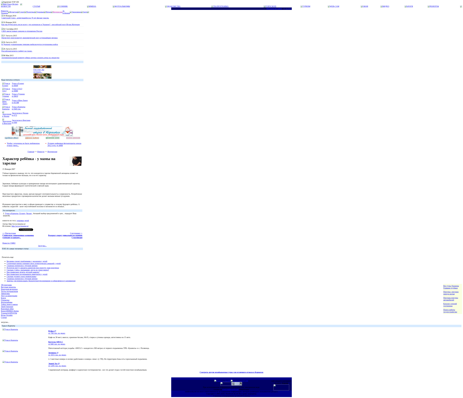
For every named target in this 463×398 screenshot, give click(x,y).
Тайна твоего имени (9, 304)
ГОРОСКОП (271, 6)
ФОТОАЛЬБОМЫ (122, 6)
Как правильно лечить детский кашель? (23, 272)
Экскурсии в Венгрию (21, 120)
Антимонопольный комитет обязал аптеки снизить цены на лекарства (30, 58)
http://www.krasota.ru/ (20, 226)
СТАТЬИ (36, 6)
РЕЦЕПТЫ (434, 6)
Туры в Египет (18, 83)
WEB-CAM (334, 6)
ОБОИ (365, 6)
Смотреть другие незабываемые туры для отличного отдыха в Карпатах (231, 372)
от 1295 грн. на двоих (57, 366)
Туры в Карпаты (18, 107)
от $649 (15, 86)
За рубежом (66, 12)
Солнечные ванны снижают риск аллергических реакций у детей (34, 263)
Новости (40, 152)
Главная (31, 152)
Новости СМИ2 (8, 243)
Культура (13, 12)
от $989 (15, 91)
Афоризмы (5, 294)
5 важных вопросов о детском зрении (22, 266)
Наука (48, 12)
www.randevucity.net (230, 389)
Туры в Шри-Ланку (20, 100)
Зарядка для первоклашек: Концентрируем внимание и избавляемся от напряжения (41, 281)
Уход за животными (9, 296)
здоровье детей (23, 221)
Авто (85, 12)
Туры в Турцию (18, 94)
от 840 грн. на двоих (56, 344)
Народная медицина (9, 289)
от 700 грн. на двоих (56, 333)
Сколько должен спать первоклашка (21, 276)
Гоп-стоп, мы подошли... (38, 69)
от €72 (14, 115)
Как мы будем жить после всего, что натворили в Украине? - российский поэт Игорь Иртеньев (40, 24)
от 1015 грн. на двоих (57, 355)
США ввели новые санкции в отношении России (21, 31)
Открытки (5, 300)
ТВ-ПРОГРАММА (221, 6)
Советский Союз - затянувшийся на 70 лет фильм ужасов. (25, 18)
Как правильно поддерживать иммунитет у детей (27, 274)
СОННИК (63, 6)
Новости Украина (4, 12)
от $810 (15, 96)
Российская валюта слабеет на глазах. (16, 51)
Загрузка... (42, 246)
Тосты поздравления (9, 291)
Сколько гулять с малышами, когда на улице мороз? (28, 270)
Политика (30, 12)
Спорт (21, 12)
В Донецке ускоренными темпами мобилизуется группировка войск (29, 44)
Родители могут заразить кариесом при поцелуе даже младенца (33, 268)
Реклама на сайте (274, 9)
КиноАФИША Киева (10, 311)
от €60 (14, 122)
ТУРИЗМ (306, 6)
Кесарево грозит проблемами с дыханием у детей (27, 261)
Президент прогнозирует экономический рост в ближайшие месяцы (29, 38)
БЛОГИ (410, 6)
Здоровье (40, 12)
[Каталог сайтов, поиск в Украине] (226, 385)
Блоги (3, 298)
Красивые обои (7, 309)
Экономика (76, 12)
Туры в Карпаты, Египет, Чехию (18, 213)
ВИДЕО (385, 6)
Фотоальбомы (6, 302)
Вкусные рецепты (8, 287)
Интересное (52, 152)
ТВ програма (6, 285)
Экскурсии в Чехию (20, 113)
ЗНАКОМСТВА (173, 6)
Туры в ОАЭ (17, 89)
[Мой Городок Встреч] (42, 136)
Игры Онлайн (7, 315)
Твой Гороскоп (7, 307)
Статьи (4, 317)
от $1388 (15, 103)
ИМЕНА (92, 6)
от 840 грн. (16, 109)
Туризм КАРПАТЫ (9, 313)
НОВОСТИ (6, 6)
